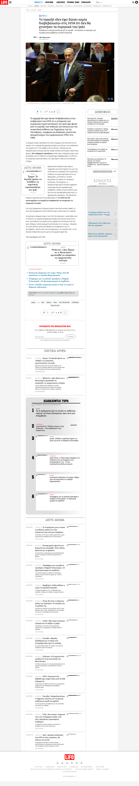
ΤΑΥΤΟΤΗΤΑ (39, 767)
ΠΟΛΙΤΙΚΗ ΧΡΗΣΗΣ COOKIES (84, 769)
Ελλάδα (30, 6)
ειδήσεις (31, 295)
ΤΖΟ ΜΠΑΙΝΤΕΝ (64, 302)
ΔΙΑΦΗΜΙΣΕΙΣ (74, 767)
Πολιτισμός (59, 6)
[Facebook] (109, 99)
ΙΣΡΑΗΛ (49, 302)
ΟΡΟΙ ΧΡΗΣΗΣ (44, 340)
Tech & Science (77, 6)
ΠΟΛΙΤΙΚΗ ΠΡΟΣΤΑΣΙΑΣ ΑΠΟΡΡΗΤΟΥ (60, 340)
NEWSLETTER (61, 767)
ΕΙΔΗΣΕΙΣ (33, 10)
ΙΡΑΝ (55, 302)
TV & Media (68, 6)
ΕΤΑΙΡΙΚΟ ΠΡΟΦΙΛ (87, 767)
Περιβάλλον (97, 6)
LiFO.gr (42, 293)
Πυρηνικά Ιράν (55, 305)
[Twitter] (112, 99)
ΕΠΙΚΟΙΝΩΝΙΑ (50, 767)
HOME (27, 10)
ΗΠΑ (42, 302)
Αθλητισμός (88, 6)
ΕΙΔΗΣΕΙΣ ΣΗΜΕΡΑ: (35, 269)
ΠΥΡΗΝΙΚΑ (75, 302)
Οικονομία (51, 6)
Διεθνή (36, 6)
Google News (52, 293)
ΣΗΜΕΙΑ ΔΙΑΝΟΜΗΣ (102, 769)
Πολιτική (43, 6)
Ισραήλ (36, 118)
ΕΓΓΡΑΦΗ (70, 336)
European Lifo (106, 6)
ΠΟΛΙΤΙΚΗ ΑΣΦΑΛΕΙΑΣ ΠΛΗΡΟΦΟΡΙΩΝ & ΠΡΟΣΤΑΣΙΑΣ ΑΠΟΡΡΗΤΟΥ (51, 769)
